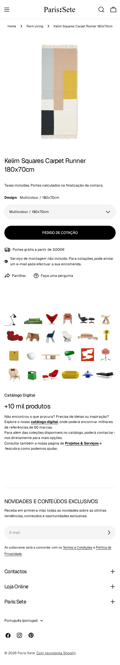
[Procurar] (101, 9)
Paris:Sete (26, 653)
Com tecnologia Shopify (56, 653)
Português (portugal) (21, 620)
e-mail (21, 264)
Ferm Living (35, 26)
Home (12, 26)
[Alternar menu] (7, 9)
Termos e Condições (77, 547)
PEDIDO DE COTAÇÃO (60, 232)
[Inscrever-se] (109, 532)
